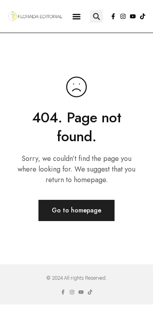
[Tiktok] (143, 16)
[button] (76, 16)
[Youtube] (133, 16)
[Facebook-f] (113, 16)
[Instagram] (123, 16)
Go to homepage (76, 210)
